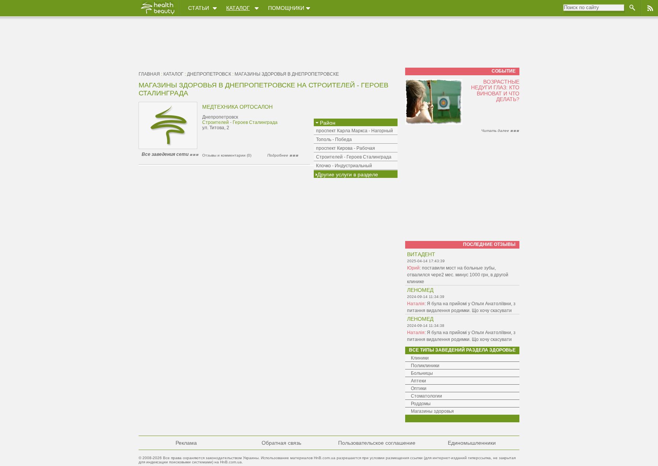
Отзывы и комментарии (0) (226, 155)
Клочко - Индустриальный (344, 165)
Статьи (198, 8)
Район (326, 123)
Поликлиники (425, 365)
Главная (149, 74)
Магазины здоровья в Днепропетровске (287, 74)
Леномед (420, 290)
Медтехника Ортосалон (237, 107)
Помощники (286, 8)
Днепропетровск (209, 74)
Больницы (422, 373)
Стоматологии (426, 396)
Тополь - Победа (334, 139)
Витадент (421, 254)
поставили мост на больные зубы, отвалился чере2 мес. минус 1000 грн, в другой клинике (457, 274)
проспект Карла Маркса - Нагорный (354, 130)
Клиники (420, 358)
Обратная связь (281, 443)
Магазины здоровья (432, 411)
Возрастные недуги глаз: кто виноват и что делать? (495, 90)
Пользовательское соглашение (376, 443)
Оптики (418, 388)
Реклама (186, 443)
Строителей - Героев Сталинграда (240, 122)
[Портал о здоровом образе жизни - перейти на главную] (157, 14)
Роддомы (421, 403)
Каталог (238, 8)
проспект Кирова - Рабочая (345, 148)
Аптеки (418, 381)
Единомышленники (472, 443)
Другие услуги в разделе (347, 174)
